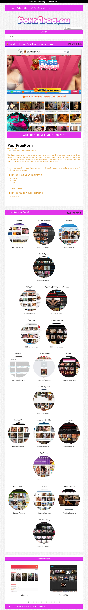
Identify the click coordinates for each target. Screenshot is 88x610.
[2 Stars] (9, 151)
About (11, 606)
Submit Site (22, 8)
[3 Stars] (10, 151)
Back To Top (73, 213)
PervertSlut (63, 595)
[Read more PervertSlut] (63, 578)
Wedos (42, 606)
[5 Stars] (13, 151)
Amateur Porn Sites (38, 44)
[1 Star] (8, 151)
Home (11, 8)
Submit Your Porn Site (26, 606)
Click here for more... (19, 247)
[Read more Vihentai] (24, 578)
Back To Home (74, 44)
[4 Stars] (12, 151)
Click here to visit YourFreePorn (44, 134)
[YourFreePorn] (44, 90)
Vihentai (24, 595)
